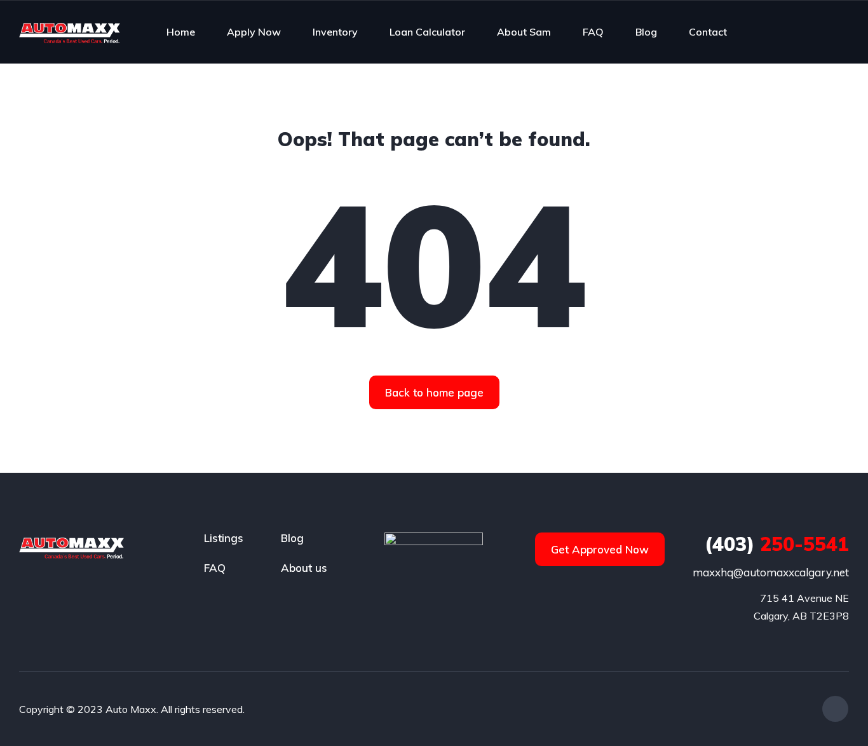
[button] (434, 392)
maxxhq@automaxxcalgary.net (771, 572)
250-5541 (777, 544)
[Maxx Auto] (69, 31)
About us (304, 567)
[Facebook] (835, 709)
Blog (646, 31)
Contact (708, 31)
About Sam (524, 31)
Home (180, 31)
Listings (223, 538)
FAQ (593, 31)
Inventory (335, 31)
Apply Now (254, 31)
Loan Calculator (427, 31)
